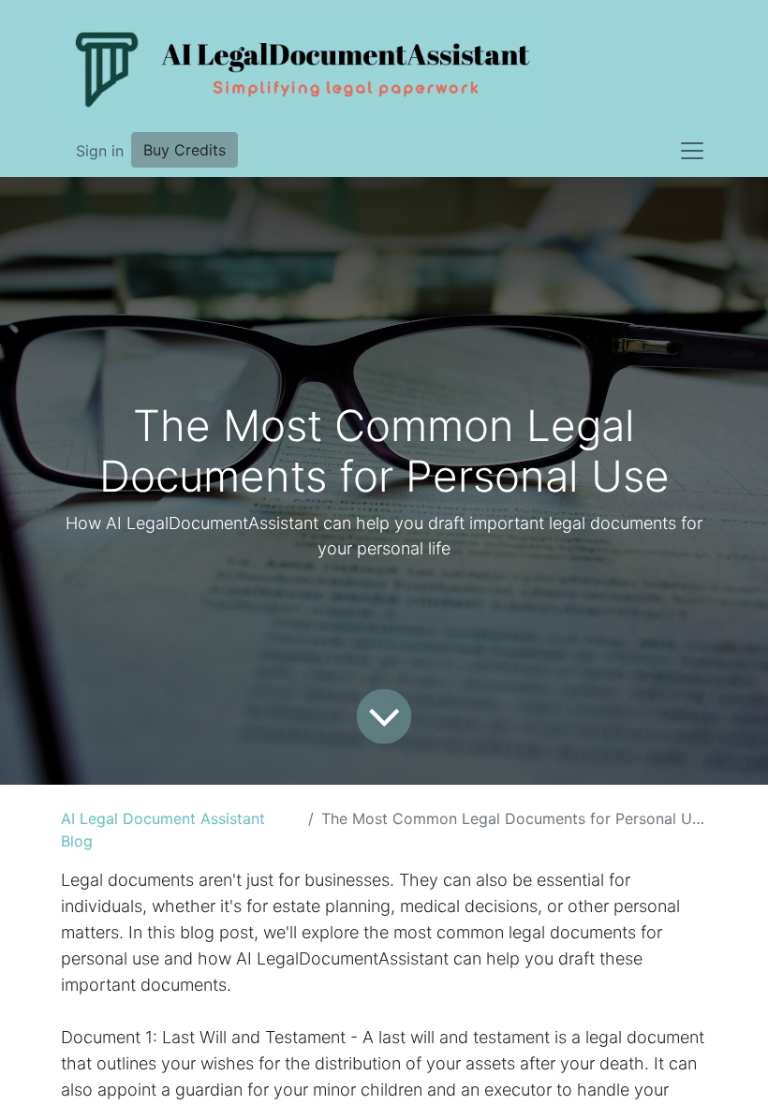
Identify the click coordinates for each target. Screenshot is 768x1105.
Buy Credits (184, 149)
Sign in (100, 150)
